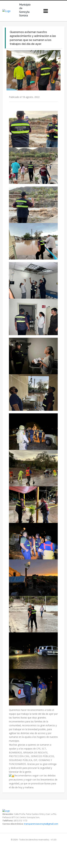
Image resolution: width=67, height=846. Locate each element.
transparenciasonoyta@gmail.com (41, 823)
